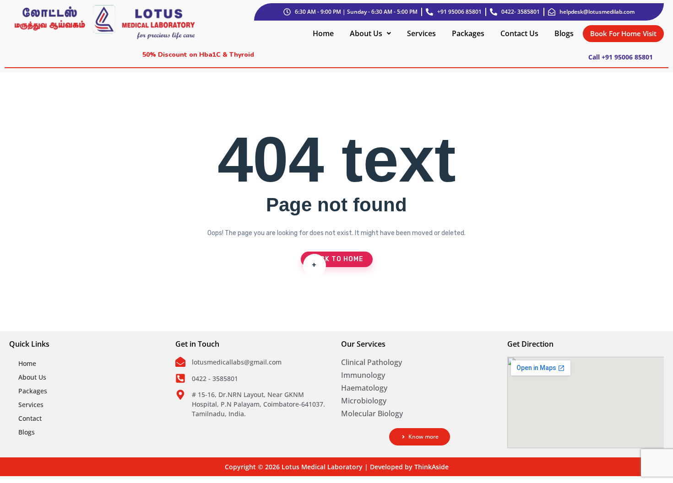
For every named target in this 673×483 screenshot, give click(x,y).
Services (421, 33)
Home (323, 33)
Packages (468, 33)
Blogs (564, 33)
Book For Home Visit (623, 33)
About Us (366, 33)
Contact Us (519, 33)
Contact (30, 418)
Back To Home (337, 261)
